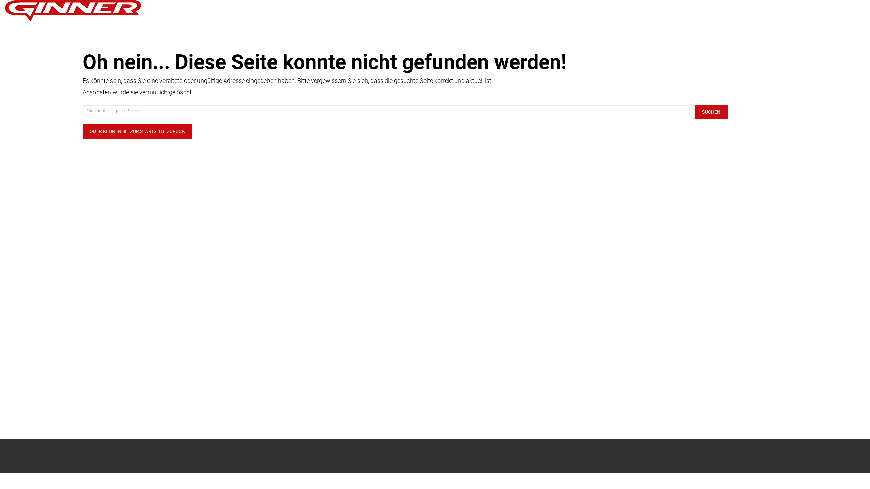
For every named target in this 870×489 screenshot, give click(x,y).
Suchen (711, 112)
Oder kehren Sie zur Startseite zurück (137, 131)
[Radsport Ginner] (181, 10)
